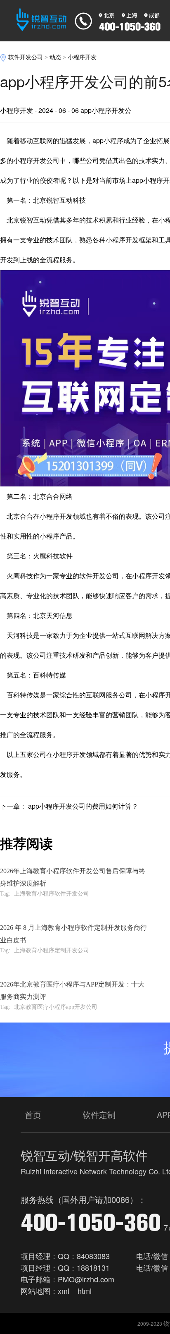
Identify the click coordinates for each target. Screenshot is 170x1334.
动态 (55, 57)
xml (63, 1290)
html (85, 1290)
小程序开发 (82, 57)
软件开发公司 (25, 57)
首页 (33, 1115)
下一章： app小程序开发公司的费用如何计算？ (69, 806)
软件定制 (99, 1115)
